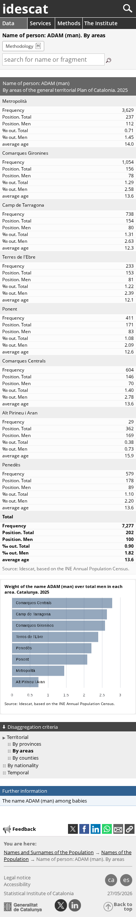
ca (111, 880)
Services (40, 23)
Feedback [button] (24, 829)
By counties (25, 757)
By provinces (26, 743)
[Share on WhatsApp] (107, 829)
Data (8, 23)
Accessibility (17, 884)
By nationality (23, 765)
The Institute (100, 23)
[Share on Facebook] (84, 829)
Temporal (18, 772)
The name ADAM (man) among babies (44, 800)
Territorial (17, 737)
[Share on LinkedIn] (95, 829)
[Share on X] (73, 829)
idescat (25, 8)
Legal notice (17, 877)
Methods (68, 23)
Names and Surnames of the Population (49, 852)
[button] (129, 829)
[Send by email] (118, 829)
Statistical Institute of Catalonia (39, 893)
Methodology (19, 46)
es (126, 880)
